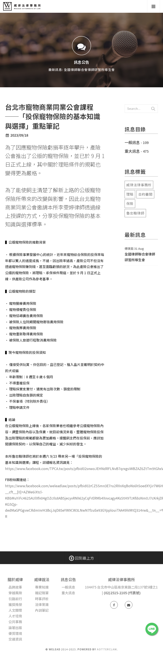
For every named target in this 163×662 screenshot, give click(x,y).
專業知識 (42, 587)
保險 (129, 203)
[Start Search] (153, 108)
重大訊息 (132, 151)
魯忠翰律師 (135, 213)
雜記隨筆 (42, 592)
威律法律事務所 (139, 184)
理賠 (129, 194)
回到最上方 (84, 558)
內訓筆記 (42, 610)
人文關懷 (15, 610)
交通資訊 (15, 639)
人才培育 (15, 615)
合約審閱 (145, 194)
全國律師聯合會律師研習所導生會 (140, 256)
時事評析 (42, 598)
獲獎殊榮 (15, 604)
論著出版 (15, 627)
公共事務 (15, 621)
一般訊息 (132, 142)
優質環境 (15, 633)
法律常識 (42, 604)
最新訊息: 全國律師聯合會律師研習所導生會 (81, 69)
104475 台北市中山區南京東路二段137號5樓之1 (121, 587)
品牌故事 (15, 587)
